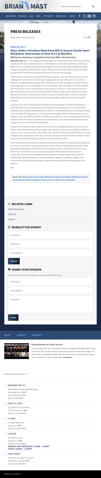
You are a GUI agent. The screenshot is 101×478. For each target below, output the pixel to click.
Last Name (15, 244)
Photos (12, 214)
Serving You (61, 16)
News (38, 16)
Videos (11, 219)
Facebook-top (79, 16)
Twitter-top (84, 16)
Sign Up (13, 261)
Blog (31, 16)
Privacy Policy (12, 474)
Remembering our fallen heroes (47, 344)
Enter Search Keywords (71, 6)
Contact (72, 16)
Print (85, 37)
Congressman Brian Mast (26, 6)
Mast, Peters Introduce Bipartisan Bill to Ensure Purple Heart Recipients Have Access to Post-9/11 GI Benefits (50, 52)
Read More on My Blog (14, 374)
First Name (15, 235)
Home (12, 37)
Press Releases (28, 37)
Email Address (16, 253)
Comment (15, 299)
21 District (48, 16)
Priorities (23, 16)
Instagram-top (94, 16)
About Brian (11, 16)
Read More (67, 357)
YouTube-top (89, 16)
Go (93, 6)
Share (13, 317)
